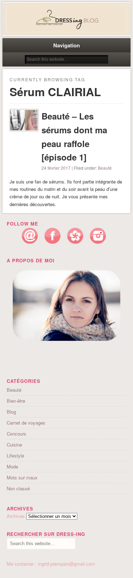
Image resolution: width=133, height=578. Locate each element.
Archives (16, 516)
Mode (12, 466)
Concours (16, 433)
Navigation (66, 45)
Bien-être (16, 400)
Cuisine (14, 444)
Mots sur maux (22, 477)
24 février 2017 (56, 168)
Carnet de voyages (26, 422)
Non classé (18, 488)
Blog (11, 411)
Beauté (105, 168)
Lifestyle (15, 455)
